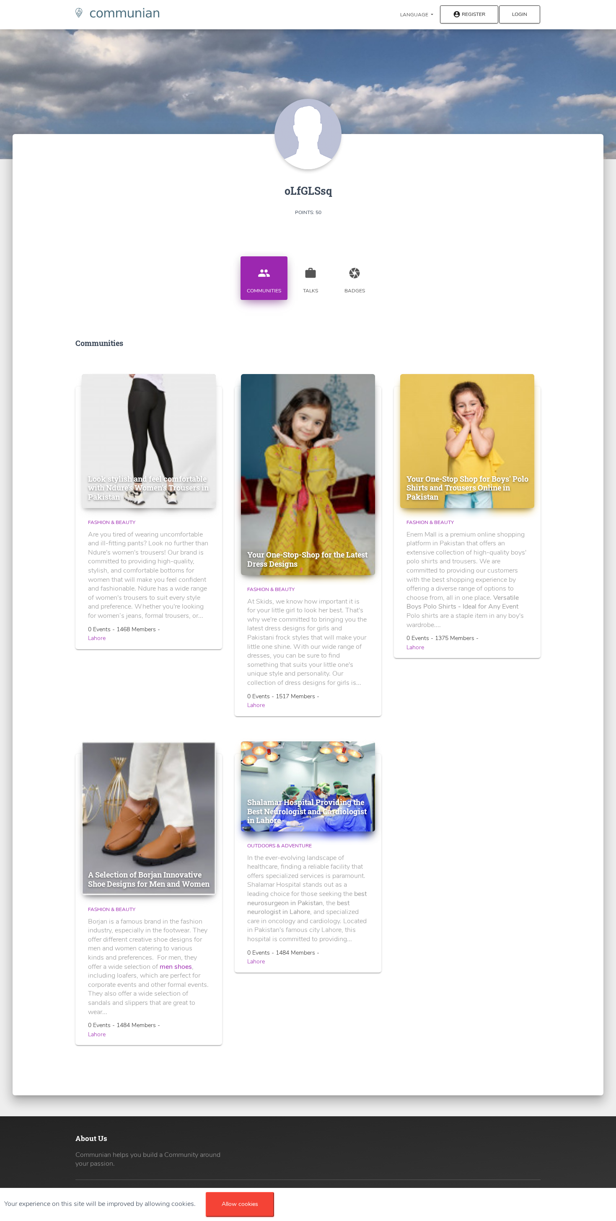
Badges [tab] (354, 280)
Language (415, 14)
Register (469, 14)
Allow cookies (240, 1204)
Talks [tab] (310, 280)
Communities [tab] (264, 280)
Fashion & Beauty (111, 522)
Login (519, 14)
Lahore (97, 638)
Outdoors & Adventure (279, 845)
